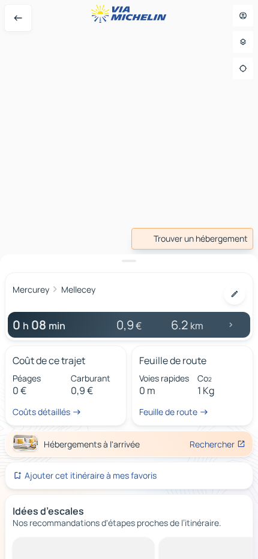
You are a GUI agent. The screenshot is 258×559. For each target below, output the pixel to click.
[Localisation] (243, 68)
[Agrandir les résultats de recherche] (129, 261)
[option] (57, 547)
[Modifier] (234, 294)
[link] (192, 239)
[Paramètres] (243, 42)
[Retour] (18, 18)
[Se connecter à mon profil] (243, 15)
